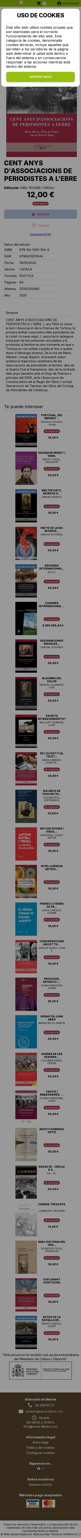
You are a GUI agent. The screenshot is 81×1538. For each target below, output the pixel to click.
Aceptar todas (40, 76)
